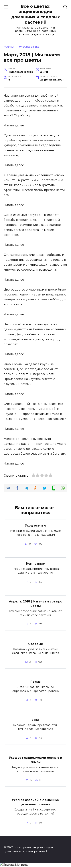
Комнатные (35, 563)
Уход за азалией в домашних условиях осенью (35, 802)
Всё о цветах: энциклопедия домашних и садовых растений (35, 14)
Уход (35, 719)
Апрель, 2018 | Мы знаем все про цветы (35, 604)
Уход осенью (35, 525)
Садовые (35, 643)
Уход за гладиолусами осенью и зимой (35, 760)
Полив (35, 682)
